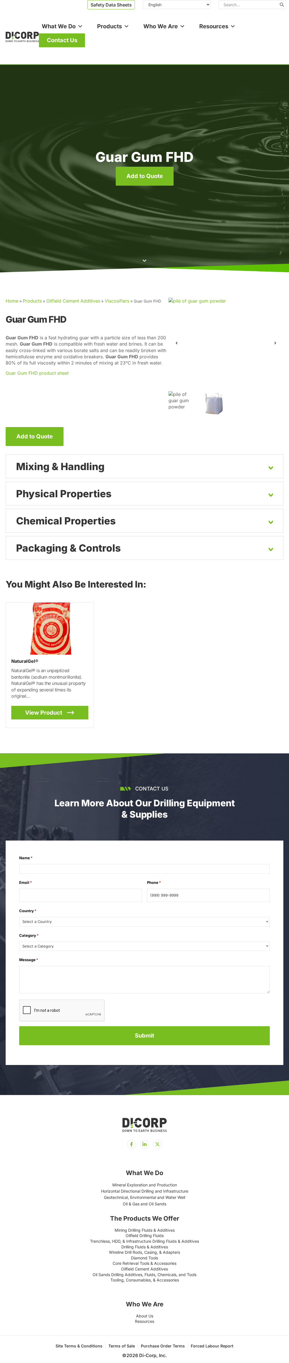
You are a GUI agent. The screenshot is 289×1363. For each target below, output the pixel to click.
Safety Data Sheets (111, 5)
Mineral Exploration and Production (144, 1184)
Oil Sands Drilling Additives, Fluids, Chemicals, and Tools (144, 1274)
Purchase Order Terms (163, 1345)
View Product (43, 712)
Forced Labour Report (212, 1345)
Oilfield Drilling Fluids (145, 1235)
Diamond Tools (144, 1257)
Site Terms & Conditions (79, 1345)
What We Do (59, 26)
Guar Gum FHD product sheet (37, 373)
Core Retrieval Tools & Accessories (144, 1263)
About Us (144, 1315)
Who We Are (160, 26)
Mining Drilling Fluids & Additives (145, 1230)
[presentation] (62, 1011)
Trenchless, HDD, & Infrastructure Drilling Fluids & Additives (144, 1241)
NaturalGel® (24, 661)
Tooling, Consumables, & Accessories (144, 1280)
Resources (213, 26)
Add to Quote (144, 176)
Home (12, 301)
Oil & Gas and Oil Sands (144, 1203)
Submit (144, 1035)
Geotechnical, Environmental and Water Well (144, 1197)
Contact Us (62, 40)
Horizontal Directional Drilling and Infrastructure (144, 1191)
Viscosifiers (117, 301)
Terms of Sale (121, 1345)
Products (109, 26)
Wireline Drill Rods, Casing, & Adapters (144, 1252)
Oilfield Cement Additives (73, 301)
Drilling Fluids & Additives (144, 1246)
